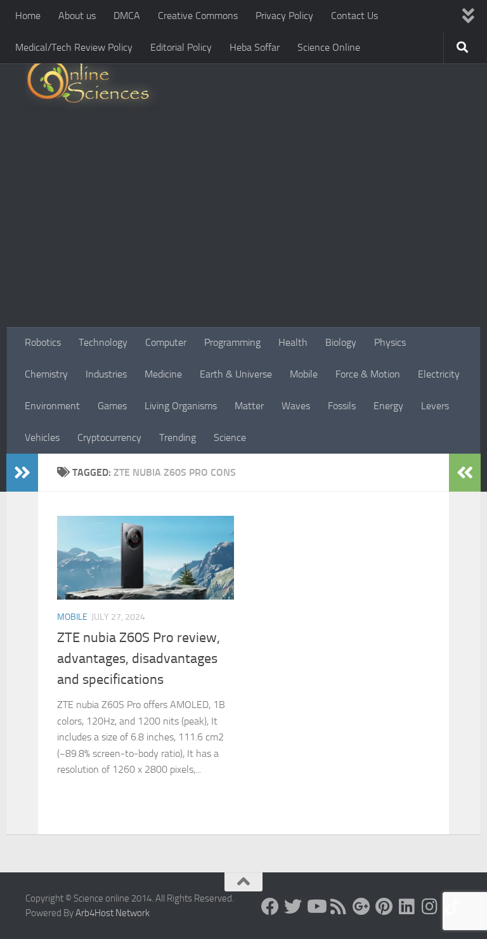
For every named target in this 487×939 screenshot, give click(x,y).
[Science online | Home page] (92, 84)
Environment (52, 406)
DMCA (127, 16)
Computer (165, 342)
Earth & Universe (236, 374)
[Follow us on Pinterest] (384, 907)
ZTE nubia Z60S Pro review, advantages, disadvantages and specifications (138, 658)
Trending (177, 437)
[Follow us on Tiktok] (453, 907)
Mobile (304, 374)
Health (293, 342)
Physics (390, 342)
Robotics (43, 342)
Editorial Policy (181, 47)
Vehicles (42, 437)
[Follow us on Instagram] (430, 907)
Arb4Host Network (112, 913)
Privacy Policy (284, 16)
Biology (340, 342)
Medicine (163, 374)
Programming (232, 342)
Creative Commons (198, 16)
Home (28, 16)
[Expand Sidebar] (22, 473)
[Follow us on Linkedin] (407, 907)
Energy (388, 406)
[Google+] (361, 907)
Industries (106, 374)
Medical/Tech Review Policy (74, 47)
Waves (296, 406)
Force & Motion (367, 374)
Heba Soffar (255, 47)
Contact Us (354, 16)
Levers (435, 406)
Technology (103, 342)
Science (230, 437)
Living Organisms (181, 406)
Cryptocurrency (109, 437)
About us (77, 16)
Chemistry (46, 374)
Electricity (439, 374)
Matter (249, 406)
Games (112, 406)
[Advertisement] (243, 231)
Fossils (342, 406)
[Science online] (270, 907)
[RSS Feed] (338, 907)
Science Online (328, 47)
